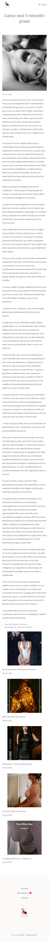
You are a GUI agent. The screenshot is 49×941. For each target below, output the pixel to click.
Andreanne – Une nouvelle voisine (17, 764)
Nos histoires (23, 893)
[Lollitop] (7, 4)
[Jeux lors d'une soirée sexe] (24, 805)
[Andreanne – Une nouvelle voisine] (24, 758)
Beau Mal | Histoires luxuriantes (16, 624)
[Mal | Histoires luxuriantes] (24, 711)
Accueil (24, 888)
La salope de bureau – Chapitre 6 (16, 858)
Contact (24, 897)
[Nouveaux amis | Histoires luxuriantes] (24, 663)
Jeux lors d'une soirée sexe (14, 811)
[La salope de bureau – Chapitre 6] (24, 852)
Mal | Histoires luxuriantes (14, 716)
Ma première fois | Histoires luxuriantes (19, 627)
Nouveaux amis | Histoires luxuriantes (19, 669)
